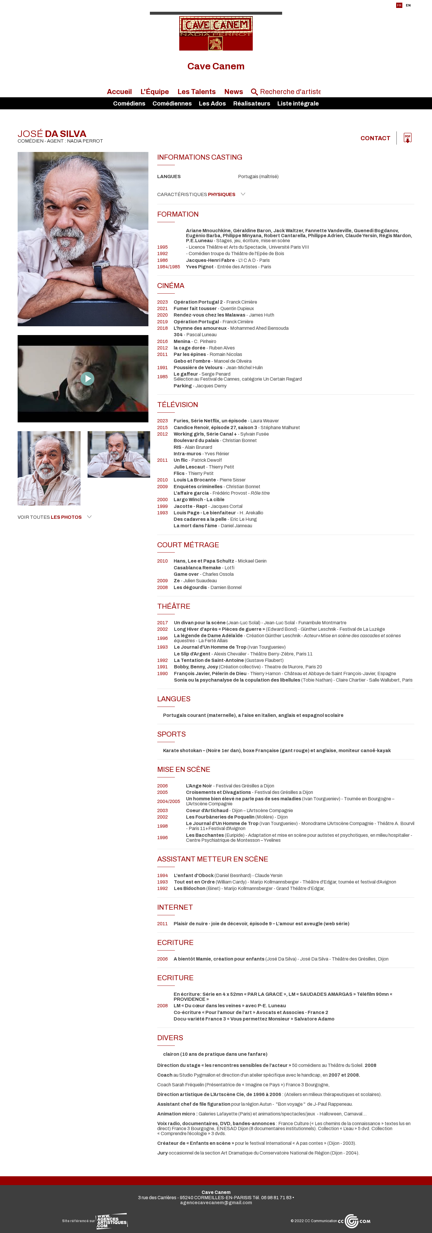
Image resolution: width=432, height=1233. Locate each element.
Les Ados (212, 103)
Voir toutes (50, 517)
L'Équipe (154, 92)
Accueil (119, 92)
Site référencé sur (79, 1221)
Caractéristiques (196, 194)
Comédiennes (172, 103)
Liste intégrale (298, 103)
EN (408, 5)
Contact (376, 138)
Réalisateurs (251, 103)
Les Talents (197, 92)
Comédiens (129, 103)
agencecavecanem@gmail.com (216, 1202)
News (233, 92)
